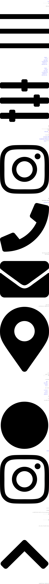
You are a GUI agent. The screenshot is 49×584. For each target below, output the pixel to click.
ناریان (48, 1)
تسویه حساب (45, 392)
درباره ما (44, 62)
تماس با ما (46, 384)
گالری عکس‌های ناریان (44, 61)
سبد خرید (46, 391)
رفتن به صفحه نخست (46, 202)
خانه (45, 57)
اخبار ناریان (46, 58)
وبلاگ (46, 381)
